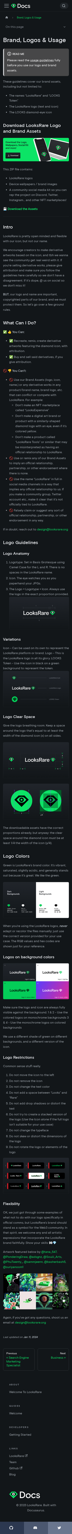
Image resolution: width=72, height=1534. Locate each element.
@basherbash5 (54, 1262)
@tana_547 (49, 1252)
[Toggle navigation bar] (6, 6)
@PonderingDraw (15, 1257)
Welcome (15, 1413)
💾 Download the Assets (20, 209)
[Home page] (6, 18)
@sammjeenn (33, 1262)
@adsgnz (35, 1257)
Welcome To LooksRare (25, 1392)
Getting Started (20, 1434)
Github (14, 1468)
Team (13, 1462)
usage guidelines (42, 60)
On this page (15, 27)
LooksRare (16, 1456)
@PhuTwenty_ (13, 1262)
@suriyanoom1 (13, 1267)
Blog (12, 1474)
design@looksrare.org (52, 529)
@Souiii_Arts (52, 1257)
